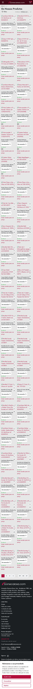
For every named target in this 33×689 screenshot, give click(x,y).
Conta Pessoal (4, 621)
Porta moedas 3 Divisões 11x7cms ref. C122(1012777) (7, 141)
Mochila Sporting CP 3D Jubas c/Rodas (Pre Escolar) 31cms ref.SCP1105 (7, 560)
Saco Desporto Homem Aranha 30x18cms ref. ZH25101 (23, 212)
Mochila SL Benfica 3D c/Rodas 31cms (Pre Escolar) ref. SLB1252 (7, 414)
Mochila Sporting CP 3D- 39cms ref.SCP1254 (23, 531)
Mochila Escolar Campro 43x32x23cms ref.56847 (23, 369)
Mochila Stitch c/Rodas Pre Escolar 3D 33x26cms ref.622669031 (24, 511)
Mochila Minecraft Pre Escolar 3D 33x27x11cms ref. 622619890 (7, 486)
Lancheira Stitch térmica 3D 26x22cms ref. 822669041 (24, 413)
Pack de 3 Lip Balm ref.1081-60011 (6, 209)
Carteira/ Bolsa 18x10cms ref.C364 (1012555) (8, 165)
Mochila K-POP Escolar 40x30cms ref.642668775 (24, 24)
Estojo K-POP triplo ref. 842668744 (7, 44)
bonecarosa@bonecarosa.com (13, 644)
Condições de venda (6, 609)
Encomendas (4, 619)
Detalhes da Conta (5, 628)
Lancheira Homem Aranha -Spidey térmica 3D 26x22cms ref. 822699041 (8, 439)
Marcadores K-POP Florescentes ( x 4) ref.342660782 (22, 70)
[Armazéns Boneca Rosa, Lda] (16, 2)
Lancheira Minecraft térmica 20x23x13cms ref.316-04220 (8, 93)
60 (23, 576)
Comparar (14, 22)
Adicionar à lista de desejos (14, 17)
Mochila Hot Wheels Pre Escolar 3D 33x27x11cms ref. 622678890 (23, 464)
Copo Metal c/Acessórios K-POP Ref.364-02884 (8, 278)
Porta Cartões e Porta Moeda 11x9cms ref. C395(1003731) (7, 116)
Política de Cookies (5, 606)
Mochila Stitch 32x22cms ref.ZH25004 (23, 232)
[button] (30, 2)
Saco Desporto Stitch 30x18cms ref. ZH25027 (7, 232)
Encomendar (5, 28)
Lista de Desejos (5, 624)
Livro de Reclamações (6, 611)
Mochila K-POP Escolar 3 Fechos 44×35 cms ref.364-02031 (8, 324)
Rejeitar (6, 685)
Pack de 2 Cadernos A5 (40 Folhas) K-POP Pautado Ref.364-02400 (24, 301)
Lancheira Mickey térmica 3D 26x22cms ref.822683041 (24, 437)
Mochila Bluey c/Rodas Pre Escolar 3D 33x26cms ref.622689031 (8, 511)
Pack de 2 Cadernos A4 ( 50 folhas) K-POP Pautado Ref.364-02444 (8, 301)
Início (2, 6)
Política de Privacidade (6, 613)
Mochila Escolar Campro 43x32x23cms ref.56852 (23, 346)
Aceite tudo (7, 677)
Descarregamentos (5, 626)
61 (26, 576)
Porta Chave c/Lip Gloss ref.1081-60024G (7, 188)
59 (20, 576)
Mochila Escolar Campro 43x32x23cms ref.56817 (7, 346)
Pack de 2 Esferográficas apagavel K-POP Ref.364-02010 (24, 255)
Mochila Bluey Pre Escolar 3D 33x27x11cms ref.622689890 (24, 486)
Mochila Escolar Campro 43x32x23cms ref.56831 (7, 369)
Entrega (3, 604)
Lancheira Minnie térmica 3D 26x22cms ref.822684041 (7, 462)
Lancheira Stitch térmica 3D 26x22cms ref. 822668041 (8, 24)
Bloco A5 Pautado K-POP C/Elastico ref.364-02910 (24, 278)
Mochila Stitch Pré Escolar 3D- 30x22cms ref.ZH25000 (8, 255)
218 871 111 (5, 639)
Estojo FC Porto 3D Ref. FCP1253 (23, 390)
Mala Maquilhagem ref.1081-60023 (22, 163)
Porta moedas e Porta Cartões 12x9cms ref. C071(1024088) (23, 116)
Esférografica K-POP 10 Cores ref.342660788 (7, 67)
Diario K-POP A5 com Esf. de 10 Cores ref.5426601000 (24, 47)
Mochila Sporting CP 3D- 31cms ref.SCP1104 (23, 556)
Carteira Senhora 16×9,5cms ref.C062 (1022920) (22, 141)
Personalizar (7, 681)
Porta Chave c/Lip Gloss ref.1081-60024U (23, 188)
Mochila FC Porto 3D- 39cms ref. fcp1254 (7, 390)
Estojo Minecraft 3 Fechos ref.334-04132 (24, 90)
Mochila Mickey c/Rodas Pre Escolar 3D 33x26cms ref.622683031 (8, 536)
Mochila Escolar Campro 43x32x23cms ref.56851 (23, 323)
